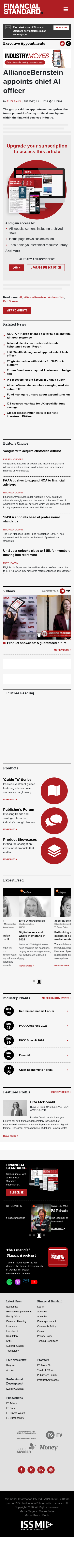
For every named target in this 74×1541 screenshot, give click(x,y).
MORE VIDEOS (61, 650)
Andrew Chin (56, 297)
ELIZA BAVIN (14, 101)
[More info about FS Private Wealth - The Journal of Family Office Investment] (58, 1211)
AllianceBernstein (35, 297)
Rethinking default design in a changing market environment (53, 936)
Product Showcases (20, 840)
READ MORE (9, 966)
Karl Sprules (10, 301)
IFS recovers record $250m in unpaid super (36, 379)
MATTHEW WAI (10, 563)
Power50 (25, 1048)
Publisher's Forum (18, 810)
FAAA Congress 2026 (33, 1018)
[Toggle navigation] (65, 9)
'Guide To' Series (17, 780)
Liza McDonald (42, 1096)
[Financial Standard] (23, 9)
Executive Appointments (24, 43)
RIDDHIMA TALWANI (13, 492)
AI (20, 297)
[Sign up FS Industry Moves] (37, 58)
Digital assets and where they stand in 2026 (16, 936)
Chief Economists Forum (35, 1062)
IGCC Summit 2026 (31, 1033)
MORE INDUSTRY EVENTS (55, 991)
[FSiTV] (65, 591)
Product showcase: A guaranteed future (37, 643)
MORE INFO (9, 799)
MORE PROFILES (60, 1085)
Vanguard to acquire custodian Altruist (32, 451)
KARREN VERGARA (13, 459)
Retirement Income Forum (36, 1004)
